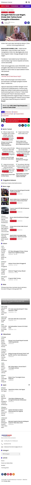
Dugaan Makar (20, 114)
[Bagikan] (28, 22)
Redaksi (3, 465)
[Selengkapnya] (29, 384)
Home (2, 461)
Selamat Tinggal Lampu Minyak (17, 271)
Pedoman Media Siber (7, 463)
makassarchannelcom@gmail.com (13, 447)
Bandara (9, 112)
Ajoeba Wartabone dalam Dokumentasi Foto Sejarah (15, 410)
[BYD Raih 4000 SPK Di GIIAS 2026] (4, 319)
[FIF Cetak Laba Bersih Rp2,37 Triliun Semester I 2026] (4, 310)
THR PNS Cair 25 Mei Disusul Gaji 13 (11, 76)
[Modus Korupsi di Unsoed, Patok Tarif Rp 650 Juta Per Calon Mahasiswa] (4, 355)
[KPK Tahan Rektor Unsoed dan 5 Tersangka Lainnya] (4, 367)
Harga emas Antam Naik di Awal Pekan (8, 175)
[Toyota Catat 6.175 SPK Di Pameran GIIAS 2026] (8, 151)
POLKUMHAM (11, 12)
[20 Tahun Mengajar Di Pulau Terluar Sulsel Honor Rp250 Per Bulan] (4, 253)
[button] (26, 2)
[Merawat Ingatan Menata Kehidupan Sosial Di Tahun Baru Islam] (4, 422)
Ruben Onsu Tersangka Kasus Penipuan (16, 378)
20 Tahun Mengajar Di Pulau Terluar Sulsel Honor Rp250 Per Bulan (18, 252)
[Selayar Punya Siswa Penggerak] (4, 264)
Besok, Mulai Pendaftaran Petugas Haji (22, 160)
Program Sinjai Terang (14, 278)
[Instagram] (8, 474)
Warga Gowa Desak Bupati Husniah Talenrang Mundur (6, 143)
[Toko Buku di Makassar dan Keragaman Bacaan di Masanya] (4, 399)
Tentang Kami (5, 467)
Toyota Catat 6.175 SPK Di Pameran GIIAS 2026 (7, 158)
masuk (9, 183)
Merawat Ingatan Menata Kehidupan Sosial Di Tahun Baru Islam (18, 422)
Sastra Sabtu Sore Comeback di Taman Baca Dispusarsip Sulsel (22, 143)
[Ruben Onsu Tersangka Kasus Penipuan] (4, 379)
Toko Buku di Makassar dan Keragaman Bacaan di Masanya (17, 399)
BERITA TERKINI (4, 12)
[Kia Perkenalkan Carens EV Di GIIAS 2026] (4, 328)
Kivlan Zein (5, 115)
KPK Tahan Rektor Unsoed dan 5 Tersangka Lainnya (17, 367)
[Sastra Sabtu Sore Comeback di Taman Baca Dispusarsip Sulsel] (23, 135)
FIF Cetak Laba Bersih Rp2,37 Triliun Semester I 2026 (18, 309)
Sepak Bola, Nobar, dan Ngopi (16, 389)
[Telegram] (25, 125)
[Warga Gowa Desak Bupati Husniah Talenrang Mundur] (8, 136)
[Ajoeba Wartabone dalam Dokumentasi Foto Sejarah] (4, 411)
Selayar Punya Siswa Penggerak (17, 263)
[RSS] (13, 474)
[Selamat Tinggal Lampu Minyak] (4, 272)
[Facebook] (19, 125)
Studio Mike (7, 481)
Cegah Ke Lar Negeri (8, 114)
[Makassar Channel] (6, 2)
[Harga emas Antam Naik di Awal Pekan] (8, 168)
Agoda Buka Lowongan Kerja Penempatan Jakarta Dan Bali (22, 175)
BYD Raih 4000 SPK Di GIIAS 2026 (17, 319)
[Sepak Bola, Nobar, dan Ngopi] (4, 390)
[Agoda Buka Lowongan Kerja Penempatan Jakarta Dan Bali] (23, 168)
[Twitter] (22, 125)
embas (6, 22)
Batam (15, 112)
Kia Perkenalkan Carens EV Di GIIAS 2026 (17, 327)
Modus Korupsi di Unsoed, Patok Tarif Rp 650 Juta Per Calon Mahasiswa (18, 354)
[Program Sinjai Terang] (4, 279)
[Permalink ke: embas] (3, 22)
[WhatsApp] (28, 125)
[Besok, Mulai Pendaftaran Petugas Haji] (23, 152)
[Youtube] (11, 474)
